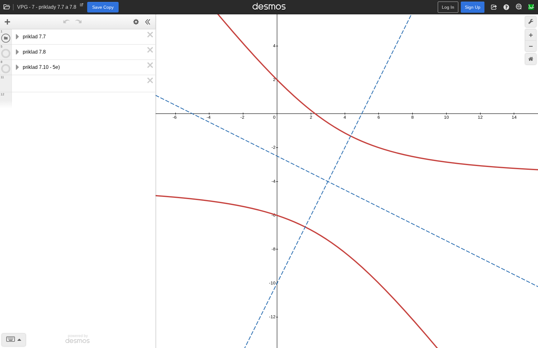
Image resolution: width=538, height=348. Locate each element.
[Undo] (66, 22)
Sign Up (472, 7)
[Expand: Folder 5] (17, 52)
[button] (494, 7)
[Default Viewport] (530, 59)
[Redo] (78, 22)
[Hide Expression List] (148, 22)
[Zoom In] (530, 34)
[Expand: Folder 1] (17, 36)
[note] (81, 6)
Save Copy (103, 7)
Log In (448, 7)
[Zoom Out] (530, 46)
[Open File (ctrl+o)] (7, 7)
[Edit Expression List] (136, 22)
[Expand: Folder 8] (17, 67)
